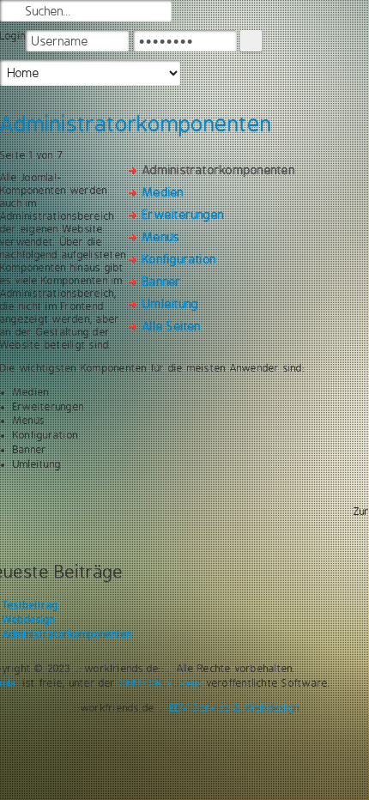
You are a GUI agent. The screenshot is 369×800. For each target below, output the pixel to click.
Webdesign (29, 620)
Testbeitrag (30, 605)
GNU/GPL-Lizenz (161, 683)
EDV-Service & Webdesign (235, 708)
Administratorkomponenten (67, 634)
